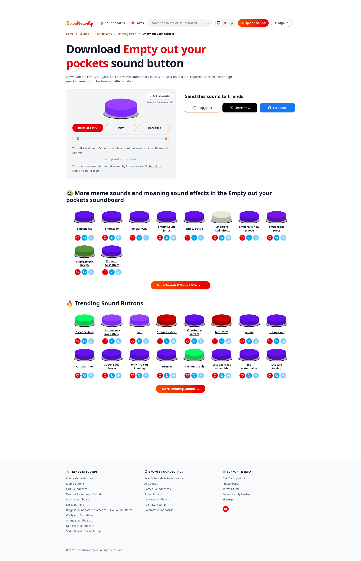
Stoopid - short (167, 332)
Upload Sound (255, 23)
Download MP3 (88, 128)
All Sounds (151, 483)
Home (70, 34)
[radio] (219, 23)
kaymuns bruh (194, 366)
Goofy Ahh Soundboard (81, 515)
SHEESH (167, 366)
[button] (121, 107)
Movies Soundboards (157, 499)
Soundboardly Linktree (237, 494)
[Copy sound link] (84, 238)
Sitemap (228, 499)
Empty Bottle (194, 228)
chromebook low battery (112, 332)
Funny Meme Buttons (79, 478)
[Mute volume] (77, 138)
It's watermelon (249, 366)
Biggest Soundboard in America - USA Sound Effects (99, 510)
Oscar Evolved (84, 332)
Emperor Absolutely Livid (112, 263)
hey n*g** (221, 332)
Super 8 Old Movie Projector (111, 366)
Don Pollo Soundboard (80, 526)
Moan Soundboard (78, 499)
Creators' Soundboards (158, 510)
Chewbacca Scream (194, 332)
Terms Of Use (231, 489)
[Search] (208, 23)
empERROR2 (139, 228)
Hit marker (276, 332)
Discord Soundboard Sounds (84, 494)
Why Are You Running (139, 366)
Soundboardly (79, 23)
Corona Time (84, 366)
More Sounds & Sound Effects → (180, 285)
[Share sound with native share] (91, 238)
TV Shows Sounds (155, 504)
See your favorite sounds (160, 102)
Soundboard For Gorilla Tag (83, 531)
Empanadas (84, 228)
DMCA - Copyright (234, 478)
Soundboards (103, 34)
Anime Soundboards (79, 520)
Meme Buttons (75, 483)
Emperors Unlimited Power (221, 228)
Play (121, 128)
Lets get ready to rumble (221, 366)
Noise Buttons (75, 504)
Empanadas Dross (276, 228)
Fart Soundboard (76, 489)
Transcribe (154, 128)
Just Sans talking (277, 366)
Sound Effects (153, 494)
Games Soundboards (157, 489)
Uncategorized (127, 34)
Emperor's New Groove (249, 228)
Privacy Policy (231, 483)
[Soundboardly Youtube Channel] (226, 509)
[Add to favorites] (78, 238)
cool (139, 332)
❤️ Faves (137, 23)
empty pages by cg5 (84, 263)
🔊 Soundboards (112, 23)
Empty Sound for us (167, 228)
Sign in (283, 23)
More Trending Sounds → (180, 389)
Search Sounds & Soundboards (164, 478)
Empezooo (112, 228)
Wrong (249, 332)
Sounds (84, 34)
